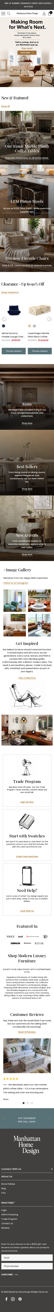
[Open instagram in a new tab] (12, 1299)
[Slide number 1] (27, 52)
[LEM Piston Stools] (27, 191)
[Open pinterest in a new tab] (19, 1299)
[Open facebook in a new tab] (6, 1299)
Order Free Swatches (27, 857)
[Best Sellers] (27, 462)
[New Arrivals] (27, 528)
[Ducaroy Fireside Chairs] (27, 245)
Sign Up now (27, 802)
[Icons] (27, 397)
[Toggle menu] (3, 14)
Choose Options (13, 351)
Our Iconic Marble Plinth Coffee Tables (27, 148)
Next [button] (49, 319)
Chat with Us (27, 911)
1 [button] (24, 1103)
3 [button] (32, 1103)
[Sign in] (44, 13)
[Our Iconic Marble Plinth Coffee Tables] (27, 138)
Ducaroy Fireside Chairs (27, 258)
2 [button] (28, 1103)
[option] (27, 730)
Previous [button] (4, 319)
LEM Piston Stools (27, 201)
